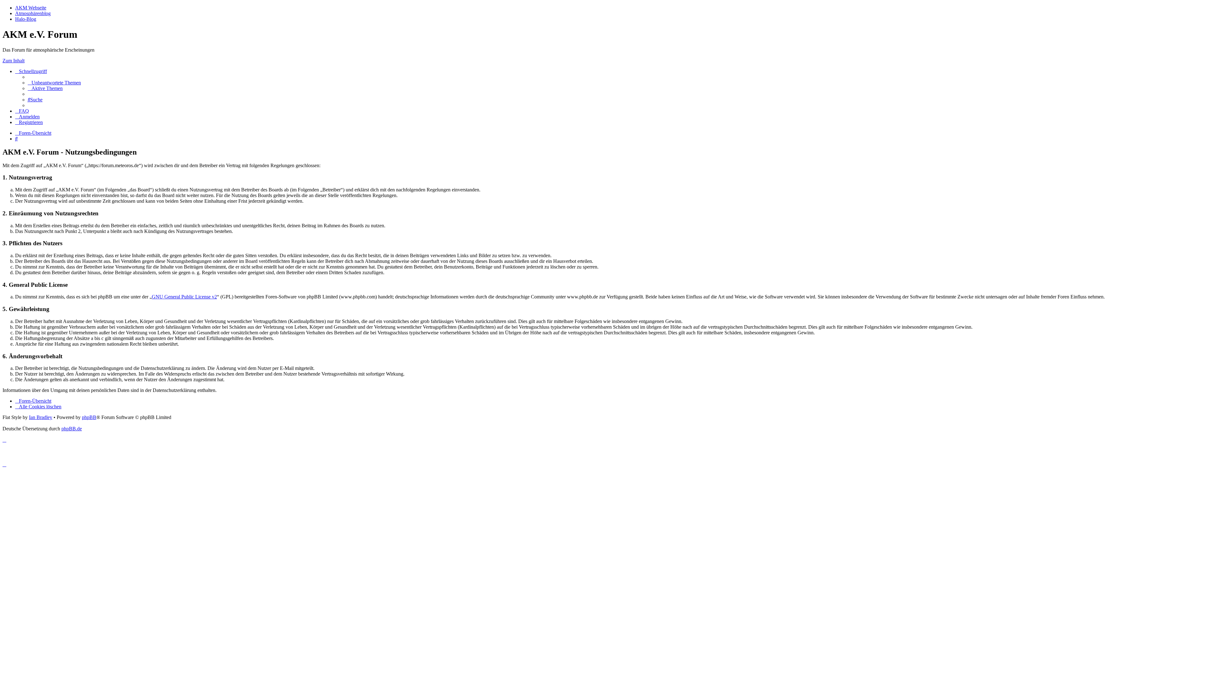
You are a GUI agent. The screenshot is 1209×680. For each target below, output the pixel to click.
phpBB (89, 417)
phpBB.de (71, 428)
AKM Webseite (30, 7)
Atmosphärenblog (33, 13)
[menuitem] (54, 82)
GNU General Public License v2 (184, 296)
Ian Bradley (40, 417)
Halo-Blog (25, 19)
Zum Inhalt (14, 60)
